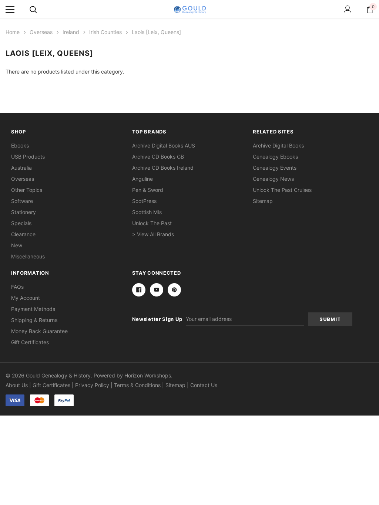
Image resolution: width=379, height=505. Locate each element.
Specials (21, 223)
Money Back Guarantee (39, 331)
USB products (28, 156)
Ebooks (20, 145)
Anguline (142, 179)
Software (22, 201)
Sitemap (263, 201)
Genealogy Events (274, 168)
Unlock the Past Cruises (282, 190)
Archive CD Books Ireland (163, 168)
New (16, 245)
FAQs (17, 287)
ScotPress (144, 201)
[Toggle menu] (10, 9)
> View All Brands (153, 234)
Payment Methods (33, 309)
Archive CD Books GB (158, 156)
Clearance (23, 234)
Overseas (22, 179)
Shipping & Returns (34, 320)
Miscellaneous (28, 256)
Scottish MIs (147, 212)
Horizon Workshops (147, 375)
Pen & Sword (147, 190)
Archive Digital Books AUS (163, 145)
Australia (21, 168)
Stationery (23, 212)
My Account (25, 298)
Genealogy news (273, 179)
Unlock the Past (152, 223)
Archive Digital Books (278, 145)
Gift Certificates (30, 342)
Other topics (26, 190)
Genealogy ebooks (275, 156)
